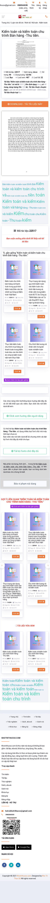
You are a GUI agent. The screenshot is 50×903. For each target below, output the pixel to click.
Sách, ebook (27, 722)
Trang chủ (6, 23)
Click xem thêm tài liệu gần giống (25, 506)
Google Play (25, 847)
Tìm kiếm (26, 717)
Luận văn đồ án (17, 23)
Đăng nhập (45, 6)
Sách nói (40, 722)
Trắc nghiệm (12, 722)
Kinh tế (27, 23)
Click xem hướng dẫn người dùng (26, 416)
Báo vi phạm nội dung (25, 483)
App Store (10, 847)
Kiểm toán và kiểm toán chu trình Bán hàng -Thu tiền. (23, 34)
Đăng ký (39, 6)
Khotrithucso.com (24, 876)
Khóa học (13, 727)
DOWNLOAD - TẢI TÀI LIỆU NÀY (26, 104)
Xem (17, 308)
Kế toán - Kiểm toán (39, 23)
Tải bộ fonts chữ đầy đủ (26, 451)
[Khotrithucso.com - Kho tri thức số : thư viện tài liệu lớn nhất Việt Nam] (25, 16)
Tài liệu (38, 717)
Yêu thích (32, 6)
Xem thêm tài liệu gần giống (17, 380)
